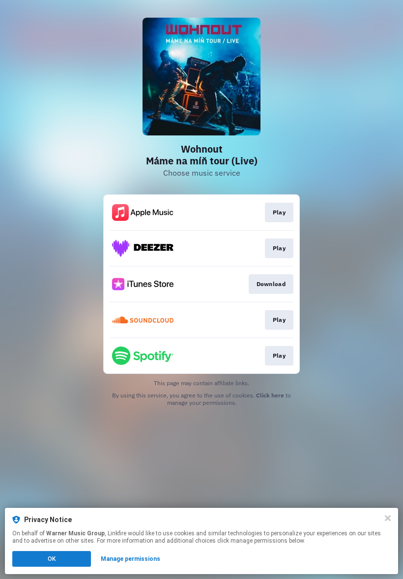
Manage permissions (130, 558)
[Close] (388, 518)
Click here (270, 395)
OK (52, 558)
